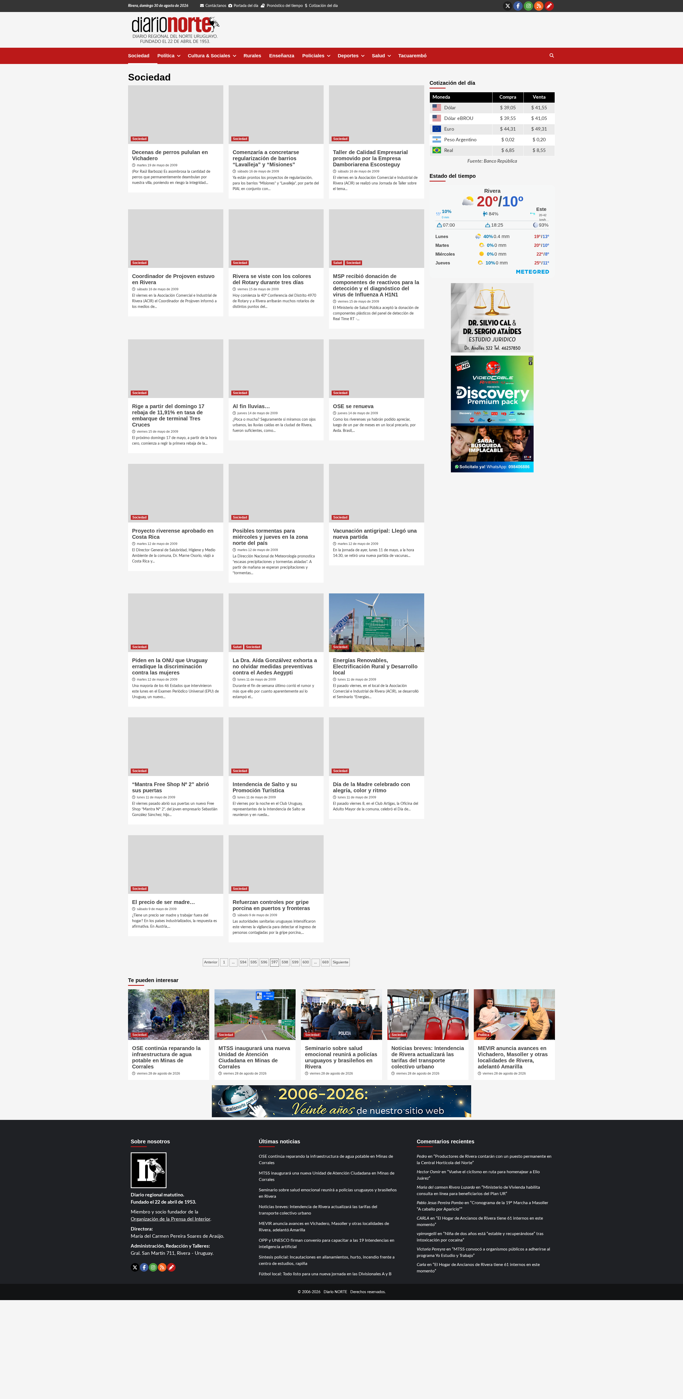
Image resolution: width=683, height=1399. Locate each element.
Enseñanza (281, 55)
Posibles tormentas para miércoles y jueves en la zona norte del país (270, 537)
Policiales (313, 55)
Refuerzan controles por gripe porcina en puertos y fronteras (271, 905)
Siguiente (340, 962)
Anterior (210, 962)
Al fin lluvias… (251, 406)
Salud (378, 55)
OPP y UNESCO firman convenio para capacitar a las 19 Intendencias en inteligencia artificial (326, 1243)
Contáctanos (215, 6)
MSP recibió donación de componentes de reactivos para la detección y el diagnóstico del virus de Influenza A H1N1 (376, 285)
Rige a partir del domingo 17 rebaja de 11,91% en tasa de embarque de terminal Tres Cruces (168, 415)
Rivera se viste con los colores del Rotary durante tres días (272, 279)
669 (325, 962)
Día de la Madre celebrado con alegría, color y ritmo (371, 787)
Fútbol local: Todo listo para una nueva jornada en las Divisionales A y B (325, 1274)
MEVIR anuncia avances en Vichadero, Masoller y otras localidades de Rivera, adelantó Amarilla (513, 1057)
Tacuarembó (412, 55)
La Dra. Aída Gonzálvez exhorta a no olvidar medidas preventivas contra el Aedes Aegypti (275, 666)
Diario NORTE (335, 1292)
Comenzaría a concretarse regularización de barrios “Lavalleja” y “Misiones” (266, 158)
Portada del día (246, 6)
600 (306, 962)
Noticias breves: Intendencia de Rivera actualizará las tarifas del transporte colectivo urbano (427, 1057)
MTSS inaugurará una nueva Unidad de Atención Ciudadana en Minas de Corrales (254, 1057)
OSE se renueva (353, 406)
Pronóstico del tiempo (285, 6)
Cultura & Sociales (209, 55)
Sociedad (138, 55)
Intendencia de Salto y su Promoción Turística (265, 787)
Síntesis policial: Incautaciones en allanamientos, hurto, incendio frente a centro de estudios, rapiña (327, 1260)
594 (243, 962)
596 (264, 962)
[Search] (551, 56)
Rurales (252, 55)
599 (295, 962)
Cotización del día (323, 6)
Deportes (348, 55)
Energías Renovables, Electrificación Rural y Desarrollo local (375, 666)
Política (165, 55)
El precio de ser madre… (163, 902)
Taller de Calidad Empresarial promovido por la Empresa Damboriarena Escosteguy (370, 158)
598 (285, 962)
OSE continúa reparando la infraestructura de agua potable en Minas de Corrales (166, 1057)
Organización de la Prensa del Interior (170, 1219)
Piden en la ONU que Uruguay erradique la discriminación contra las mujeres (170, 666)
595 (254, 962)
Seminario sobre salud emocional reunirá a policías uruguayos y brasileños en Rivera (341, 1057)
